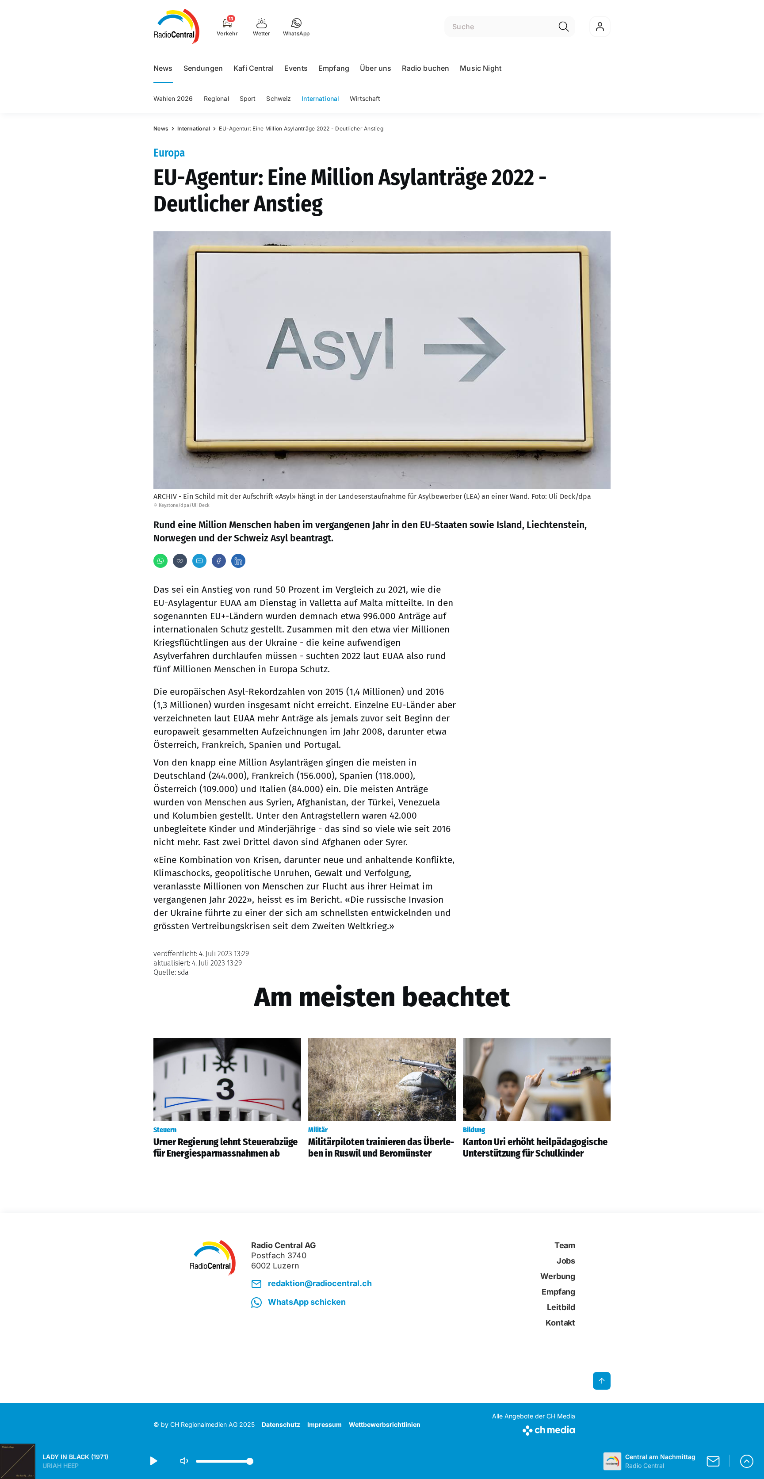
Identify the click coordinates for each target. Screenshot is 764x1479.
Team (564, 1245)
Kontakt (560, 1322)
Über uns (375, 68)
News (163, 68)
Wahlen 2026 (173, 98)
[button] (296, 26)
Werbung (557, 1276)
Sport (248, 98)
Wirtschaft (365, 98)
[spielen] (153, 1461)
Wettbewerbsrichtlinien (384, 1424)
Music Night (480, 68)
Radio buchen (425, 68)
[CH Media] (533, 1428)
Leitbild (561, 1307)
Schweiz (278, 98)
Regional (216, 98)
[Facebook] (219, 561)
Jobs (566, 1260)
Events (296, 68)
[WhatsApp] (160, 561)
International (320, 98)
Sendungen (203, 68)
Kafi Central (253, 68)
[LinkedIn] (238, 561)
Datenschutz (281, 1424)
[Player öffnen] (746, 1461)
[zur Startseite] (176, 26)
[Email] (199, 561)
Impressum (324, 1424)
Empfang (333, 68)
